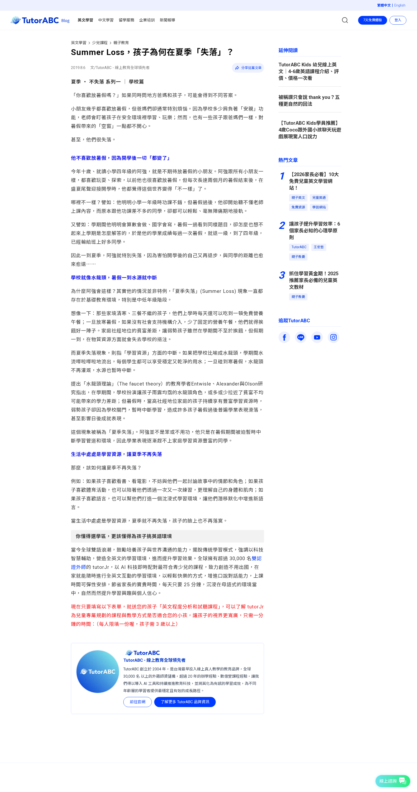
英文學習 (78, 43)
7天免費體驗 (372, 20)
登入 (398, 20)
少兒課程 (100, 43)
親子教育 (121, 43)
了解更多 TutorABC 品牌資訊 (185, 702)
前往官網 (137, 702)
